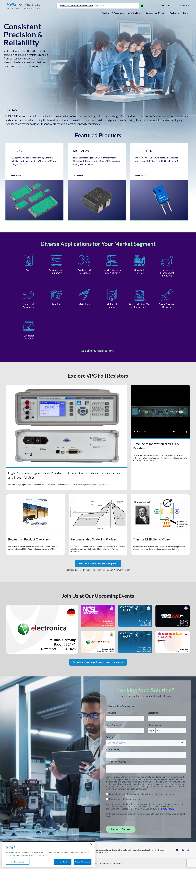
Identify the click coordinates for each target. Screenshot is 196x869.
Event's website (42, 629)
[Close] (91, 844)
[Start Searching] (142, 6)
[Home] (23, 6)
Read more (16, 175)
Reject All (63, 862)
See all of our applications (97, 350)
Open (66, 437)
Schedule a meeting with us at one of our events (98, 662)
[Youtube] (163, 6)
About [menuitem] (186, 13)
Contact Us (185, 6)
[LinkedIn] (168, 6)
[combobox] (117, 5)
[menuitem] (113, 13)
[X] (174, 6)
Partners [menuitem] (174, 13)
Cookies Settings (17, 862)
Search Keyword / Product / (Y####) (76, 6)
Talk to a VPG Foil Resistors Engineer (98, 563)
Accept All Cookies (82, 862)
